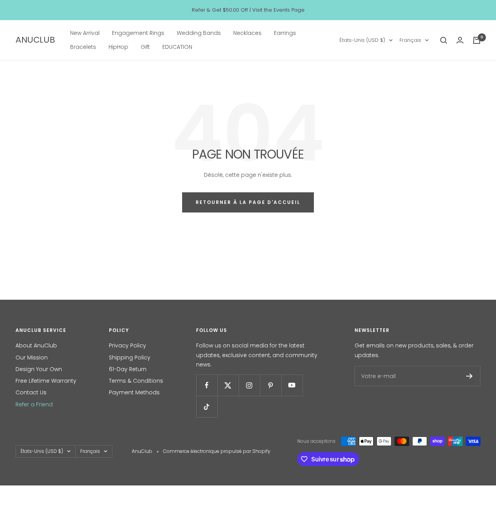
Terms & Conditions (136, 381)
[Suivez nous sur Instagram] (249, 385)
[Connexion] (459, 40)
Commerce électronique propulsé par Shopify (216, 451)
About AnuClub (36, 345)
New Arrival (85, 33)
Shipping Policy (129, 357)
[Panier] (476, 40)
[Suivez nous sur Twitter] (228, 385)
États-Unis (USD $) (362, 40)
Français (410, 40)
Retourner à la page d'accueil (248, 202)
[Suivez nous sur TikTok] (206, 406)
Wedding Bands (199, 33)
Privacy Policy (127, 345)
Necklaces (247, 33)
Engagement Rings (138, 33)
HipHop (118, 47)
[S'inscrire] (469, 376)
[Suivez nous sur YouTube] (292, 385)
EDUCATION (177, 47)
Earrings (285, 33)
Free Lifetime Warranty (46, 381)
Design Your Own (39, 369)
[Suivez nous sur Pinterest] (270, 385)
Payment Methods (134, 392)
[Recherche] (443, 40)
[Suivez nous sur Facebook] (206, 385)
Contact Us (31, 392)
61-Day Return (127, 369)
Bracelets (83, 47)
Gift (145, 47)
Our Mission (32, 357)
